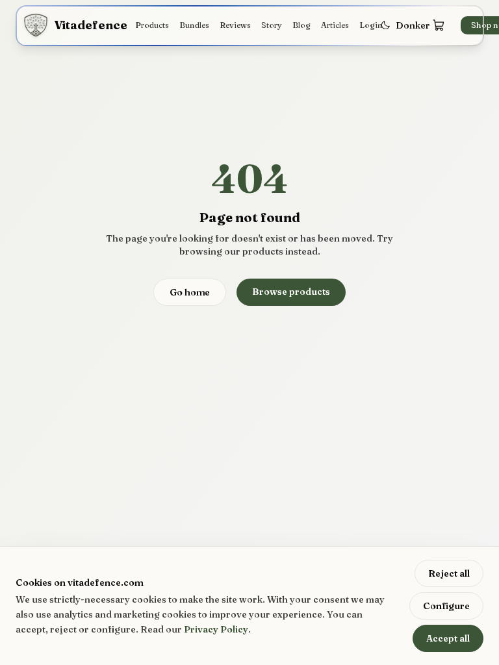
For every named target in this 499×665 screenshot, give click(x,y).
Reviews (235, 25)
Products (152, 25)
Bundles (194, 25)
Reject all (449, 573)
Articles (335, 25)
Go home (190, 292)
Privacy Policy (216, 629)
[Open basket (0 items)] (438, 25)
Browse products (291, 291)
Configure (446, 606)
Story (271, 25)
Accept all (448, 638)
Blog (301, 25)
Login (371, 25)
